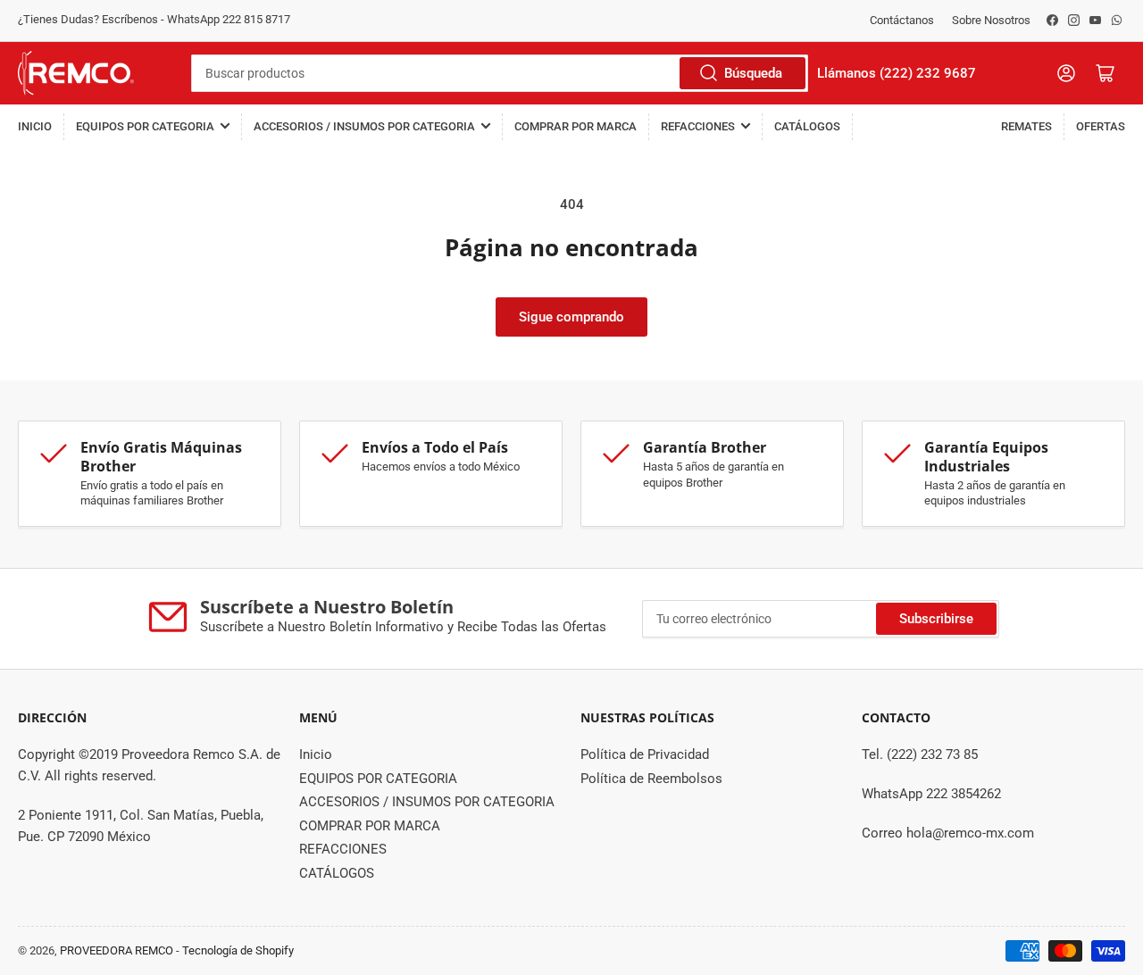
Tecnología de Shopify (238, 950)
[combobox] (499, 73)
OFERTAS (1100, 126)
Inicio (35, 126)
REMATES (1026, 126)
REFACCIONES (698, 126)
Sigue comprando (571, 317)
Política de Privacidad (644, 754)
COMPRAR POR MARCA (575, 126)
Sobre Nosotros (991, 20)
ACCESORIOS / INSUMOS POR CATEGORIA (364, 126)
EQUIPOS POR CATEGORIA (145, 126)
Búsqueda (753, 73)
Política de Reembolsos (651, 779)
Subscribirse (936, 619)
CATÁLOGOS (807, 126)
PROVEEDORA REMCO (116, 950)
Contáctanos (902, 20)
